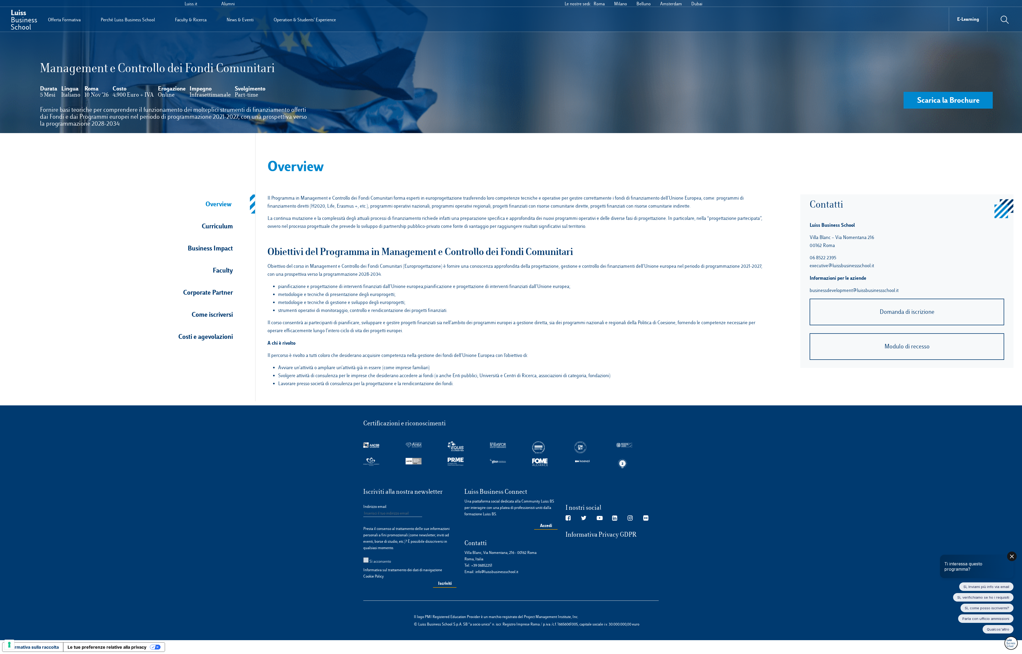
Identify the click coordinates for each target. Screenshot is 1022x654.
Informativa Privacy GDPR (601, 534)
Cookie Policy (373, 576)
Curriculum (217, 226)
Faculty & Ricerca (191, 20)
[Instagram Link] (630, 518)
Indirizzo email (374, 506)
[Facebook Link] (568, 518)
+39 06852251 (481, 565)
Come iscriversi (212, 314)
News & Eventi (240, 20)
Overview (218, 204)
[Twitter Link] (584, 518)
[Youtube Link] (600, 518)
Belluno (643, 4)
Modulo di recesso (907, 346)
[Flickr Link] (645, 518)
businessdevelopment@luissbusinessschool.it (854, 290)
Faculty (223, 270)
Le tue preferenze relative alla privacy (107, 647)
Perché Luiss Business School (128, 20)
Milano (620, 4)
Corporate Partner (208, 292)
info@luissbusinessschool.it (496, 571)
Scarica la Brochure (948, 100)
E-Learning (968, 19)
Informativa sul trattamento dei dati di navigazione (402, 569)
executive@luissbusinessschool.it (842, 265)
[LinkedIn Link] (614, 518)
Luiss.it (190, 4)
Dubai (696, 4)
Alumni (228, 4)
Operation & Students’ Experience (305, 20)
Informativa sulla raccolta (33, 647)
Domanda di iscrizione (907, 312)
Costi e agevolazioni (205, 336)
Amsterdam (671, 4)
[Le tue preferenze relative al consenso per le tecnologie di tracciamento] (9, 645)
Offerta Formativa (64, 20)
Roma (599, 4)
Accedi (546, 525)
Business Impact (210, 248)
